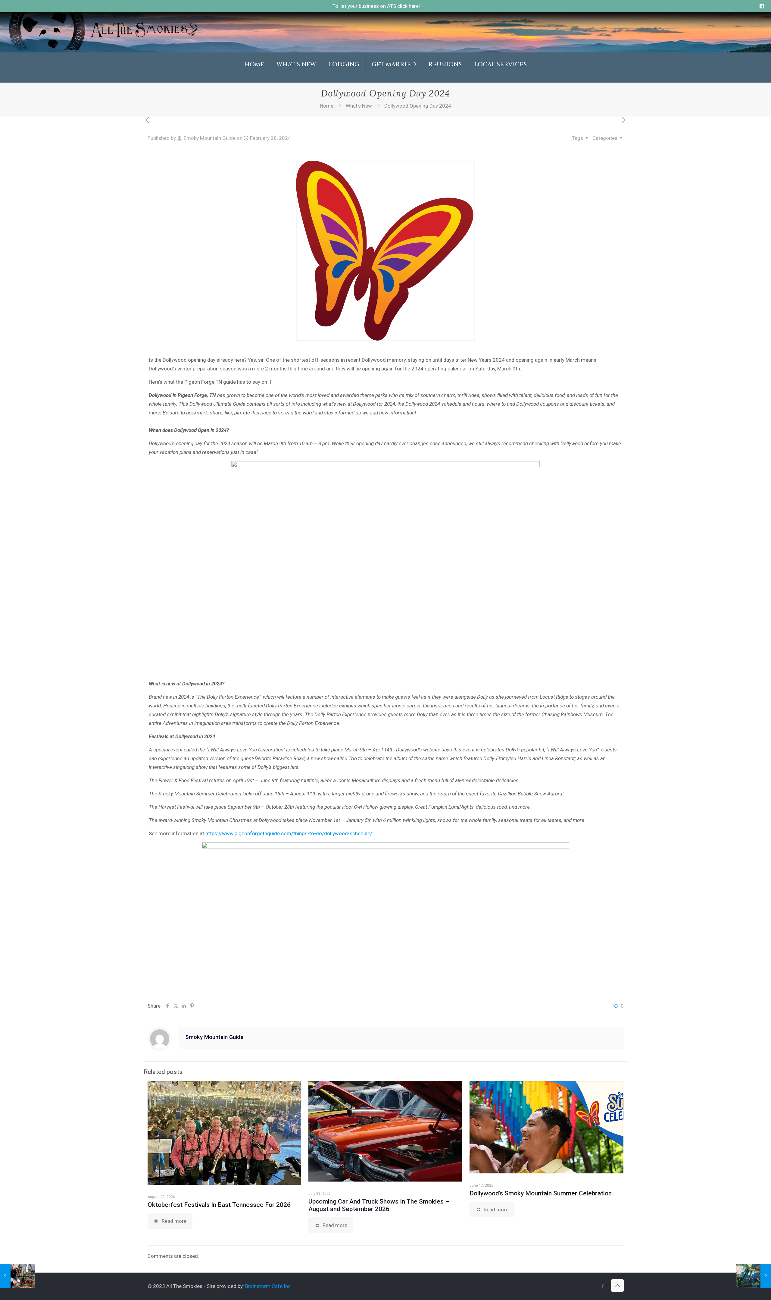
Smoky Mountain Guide (209, 138)
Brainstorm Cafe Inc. (268, 1286)
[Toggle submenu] (296, 80)
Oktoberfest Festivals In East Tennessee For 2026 (219, 1204)
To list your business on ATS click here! (376, 6)
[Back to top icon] (617, 1285)
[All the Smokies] (103, 48)
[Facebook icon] (603, 1286)
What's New (359, 106)
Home (326, 106)
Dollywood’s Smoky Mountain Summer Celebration (541, 1193)
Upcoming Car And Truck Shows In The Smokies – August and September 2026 (378, 1205)
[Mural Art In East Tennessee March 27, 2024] (753, 1276)
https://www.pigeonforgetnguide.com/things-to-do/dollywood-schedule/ (288, 833)
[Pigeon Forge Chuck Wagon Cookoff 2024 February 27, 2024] (17, 1276)
